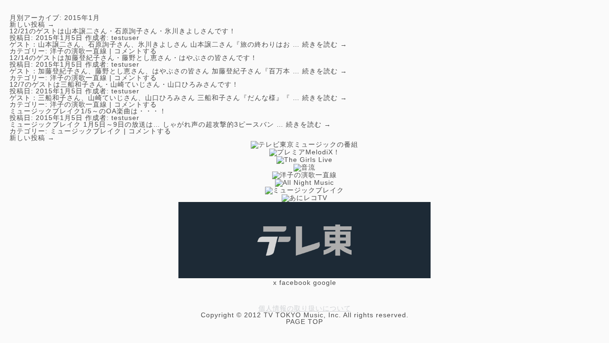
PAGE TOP (304, 321)
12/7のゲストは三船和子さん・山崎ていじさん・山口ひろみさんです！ (124, 84)
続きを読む (324, 44)
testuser (125, 37)
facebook (295, 282)
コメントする (135, 51)
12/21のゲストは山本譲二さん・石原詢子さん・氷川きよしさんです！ (123, 31)
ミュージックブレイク (85, 131)
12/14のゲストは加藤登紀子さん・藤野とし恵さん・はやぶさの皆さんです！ (133, 57)
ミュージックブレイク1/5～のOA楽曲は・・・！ (88, 111)
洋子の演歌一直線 (78, 51)
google (324, 282)
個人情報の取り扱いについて (304, 308)
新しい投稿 (32, 24)
